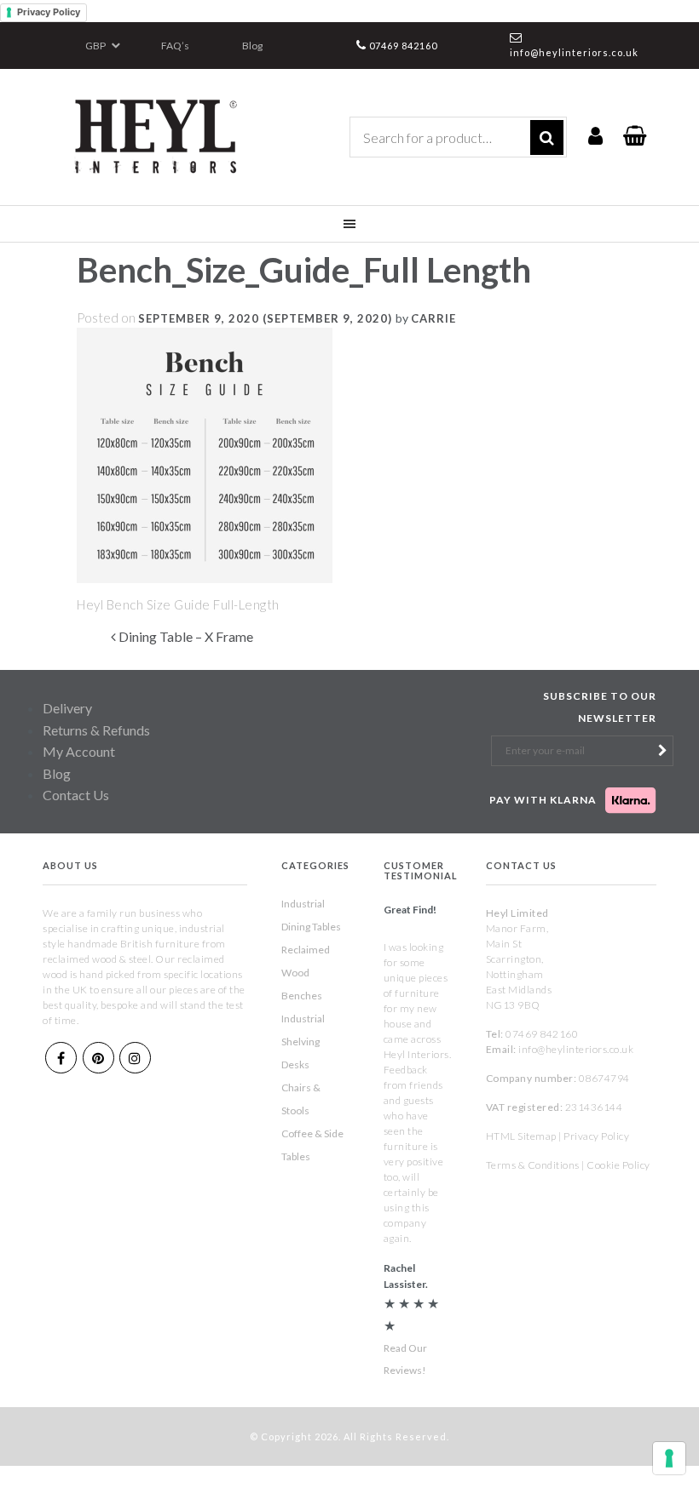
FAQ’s (175, 45)
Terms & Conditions (533, 1165)
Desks (295, 1064)
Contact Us (76, 795)
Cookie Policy (618, 1165)
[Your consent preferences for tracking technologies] (669, 1458)
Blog (252, 45)
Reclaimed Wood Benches (305, 972)
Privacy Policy (48, 12)
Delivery (67, 708)
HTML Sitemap (521, 1136)
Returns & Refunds (96, 730)
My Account (79, 751)
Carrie (433, 318)
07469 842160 (403, 45)
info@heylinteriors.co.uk (574, 52)
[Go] (546, 137)
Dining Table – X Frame (184, 636)
